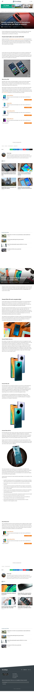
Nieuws (6, 11)
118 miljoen (5, 92)
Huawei (3, 566)
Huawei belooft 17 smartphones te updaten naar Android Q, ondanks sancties (24, 173)
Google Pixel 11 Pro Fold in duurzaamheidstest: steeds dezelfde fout (18, 234)
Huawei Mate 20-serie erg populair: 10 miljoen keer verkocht (9, 188)
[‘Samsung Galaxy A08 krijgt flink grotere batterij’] (4, 240)
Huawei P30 (9, 103)
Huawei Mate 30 (10, 531)
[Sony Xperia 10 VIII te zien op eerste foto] (4, 250)
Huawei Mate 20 (10, 118)
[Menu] (2, 1)
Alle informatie (28, 99)
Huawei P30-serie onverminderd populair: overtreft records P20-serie (25, 188)
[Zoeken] (31, 1)
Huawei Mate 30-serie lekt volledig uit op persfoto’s (9, 594)
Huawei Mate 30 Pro (11, 539)
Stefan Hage (9, 153)
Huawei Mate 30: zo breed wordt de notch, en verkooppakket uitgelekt (24, 594)
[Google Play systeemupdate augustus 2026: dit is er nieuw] (4, 245)
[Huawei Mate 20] (4, 121)
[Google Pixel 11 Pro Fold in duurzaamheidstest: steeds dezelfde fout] (4, 236)
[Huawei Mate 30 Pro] (4, 542)
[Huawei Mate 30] (4, 534)
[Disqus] (17, 204)
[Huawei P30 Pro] (4, 98)
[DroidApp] (17, 1)
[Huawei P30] (4, 106)
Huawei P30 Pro (10, 95)
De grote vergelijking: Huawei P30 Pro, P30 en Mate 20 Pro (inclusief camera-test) (9, 173)
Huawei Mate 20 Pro (11, 110)
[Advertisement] (17, 48)
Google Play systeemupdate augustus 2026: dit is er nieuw (17, 244)
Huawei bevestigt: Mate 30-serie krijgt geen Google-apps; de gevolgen (9, 607)
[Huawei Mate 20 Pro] (4, 113)
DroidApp (3, 11)
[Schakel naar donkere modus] (30, 1)
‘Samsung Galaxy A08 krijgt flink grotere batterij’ (15, 239)
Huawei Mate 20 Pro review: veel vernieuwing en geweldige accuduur (24, 607)
